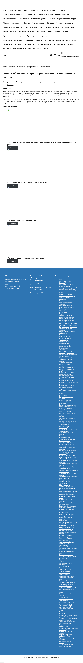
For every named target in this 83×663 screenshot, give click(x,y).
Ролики (11, 67)
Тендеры (71, 44)
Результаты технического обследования (39, 40)
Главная (53, 10)
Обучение (50, 23)
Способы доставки (44, 44)
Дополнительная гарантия (12, 14)
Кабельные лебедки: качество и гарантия (33, 5)
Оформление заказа (52, 27)
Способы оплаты (59, 44)
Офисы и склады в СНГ (33, 27)
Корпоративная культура (66, 19)
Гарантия (44, 10)
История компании (62, 14)
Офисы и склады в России (12, 27)
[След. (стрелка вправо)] (3, 662)
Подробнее (13, 148)
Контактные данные (38, 19)
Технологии (37, 48)
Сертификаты (29, 44)
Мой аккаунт (16, 23)
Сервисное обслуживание (12, 44)
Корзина (52, 19)
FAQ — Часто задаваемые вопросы (16, 10)
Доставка (28, 14)
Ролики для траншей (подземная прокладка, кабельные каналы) (35, 82)
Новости (27, 23)
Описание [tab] (10, 85)
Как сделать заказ (9, 19)
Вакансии (34, 10)
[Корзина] (62, 53)
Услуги (46, 48)
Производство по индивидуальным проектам (43, 36)
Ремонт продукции (63, 40)
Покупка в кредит (68, 27)
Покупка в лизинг (9, 31)
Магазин (6, 23)
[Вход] (5, 55)
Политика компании (44, 31)
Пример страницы (9, 36)
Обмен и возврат (38, 23)
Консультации (24, 19)
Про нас (22, 36)
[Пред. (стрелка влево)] (1, 662)
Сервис (75, 40)
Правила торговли (61, 31)
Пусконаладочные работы (12, 40)
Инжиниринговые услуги (43, 14)
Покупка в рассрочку (26, 31)
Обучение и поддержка (64, 23)
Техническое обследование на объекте (17, 48)
